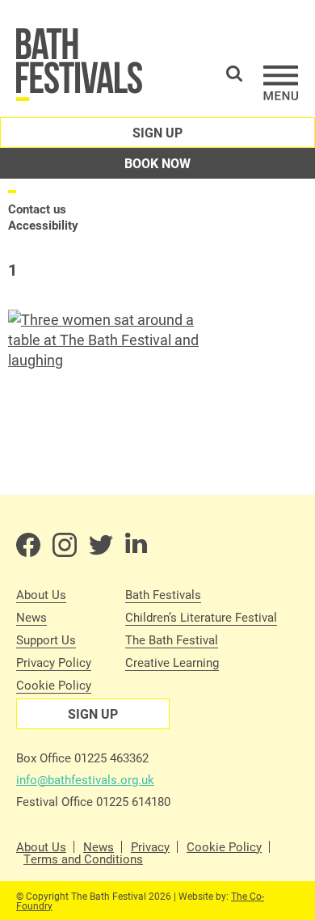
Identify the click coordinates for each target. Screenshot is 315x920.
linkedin (137, 545)
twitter (101, 545)
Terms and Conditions (83, 859)
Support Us (46, 639)
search (234, 73)
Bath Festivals (163, 594)
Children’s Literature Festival (201, 617)
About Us (41, 594)
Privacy (150, 847)
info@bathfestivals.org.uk (85, 779)
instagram (64, 545)
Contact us (37, 208)
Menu (281, 82)
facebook (28, 545)
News (31, 617)
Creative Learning (172, 662)
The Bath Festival (171, 639)
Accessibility (43, 225)
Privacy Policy (53, 662)
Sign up (157, 132)
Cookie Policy (53, 685)
